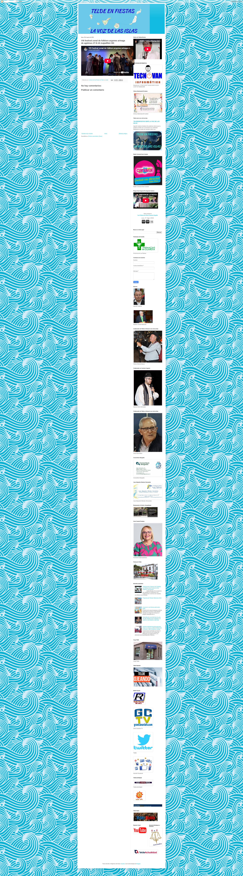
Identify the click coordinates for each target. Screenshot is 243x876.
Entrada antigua (123, 133)
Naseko (123, 863)
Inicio (105, 133)
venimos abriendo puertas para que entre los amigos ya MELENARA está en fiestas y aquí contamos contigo (152, 628)
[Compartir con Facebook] (120, 80)
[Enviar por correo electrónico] (115, 80)
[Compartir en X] (118, 80)
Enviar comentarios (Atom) (95, 136)
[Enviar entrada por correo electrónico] (111, 80)
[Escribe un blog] (117, 80)
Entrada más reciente (87, 133)
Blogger (138, 863)
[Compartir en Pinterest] (122, 80)
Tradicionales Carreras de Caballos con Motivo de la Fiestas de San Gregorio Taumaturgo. (152, 588)
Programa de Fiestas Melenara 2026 (152, 598)
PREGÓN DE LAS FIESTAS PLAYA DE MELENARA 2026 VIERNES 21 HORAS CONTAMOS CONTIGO (152, 619)
